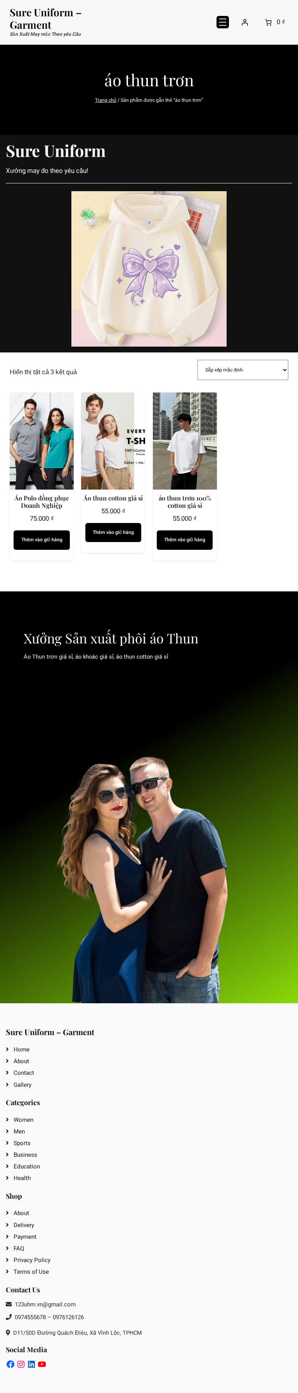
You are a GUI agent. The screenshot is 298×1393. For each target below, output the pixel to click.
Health (22, 1178)
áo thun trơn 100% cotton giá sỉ (185, 501)
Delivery (24, 1225)
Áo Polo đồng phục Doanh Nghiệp (41, 501)
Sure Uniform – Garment (46, 18)
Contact (24, 1073)
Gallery (22, 1085)
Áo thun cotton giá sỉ (113, 498)
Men (19, 1131)
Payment (25, 1237)
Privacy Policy (32, 1260)
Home (21, 1049)
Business (25, 1155)
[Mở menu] (223, 22)
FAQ (19, 1248)
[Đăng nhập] (244, 22)
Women (23, 1120)
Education (27, 1166)
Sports (22, 1143)
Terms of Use (31, 1271)
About (21, 1061)
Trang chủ (105, 100)
